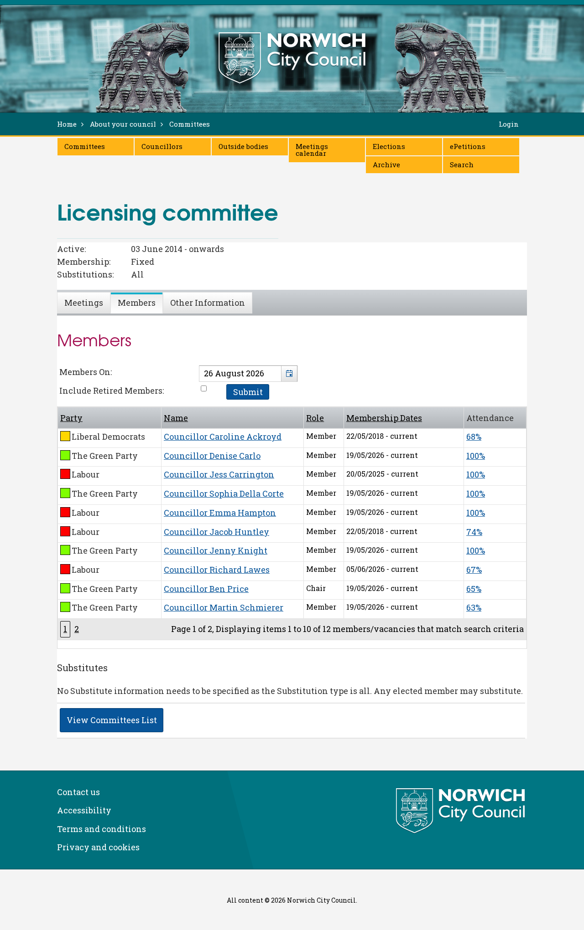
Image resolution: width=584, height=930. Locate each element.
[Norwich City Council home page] (292, 58)
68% (473, 436)
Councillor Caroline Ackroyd (223, 436)
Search (462, 164)
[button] (289, 373)
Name (176, 417)
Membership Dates (384, 417)
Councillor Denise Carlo (212, 455)
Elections (389, 146)
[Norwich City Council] (461, 811)
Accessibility (84, 810)
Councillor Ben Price (206, 588)
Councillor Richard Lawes (217, 569)
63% (473, 607)
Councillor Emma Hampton (220, 512)
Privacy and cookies (98, 847)
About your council (123, 123)
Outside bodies (243, 146)
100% (475, 455)
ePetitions (467, 146)
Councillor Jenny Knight (215, 550)
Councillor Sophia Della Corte (224, 493)
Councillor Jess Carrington (219, 474)
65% (473, 588)
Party (71, 417)
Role (315, 417)
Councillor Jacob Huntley (216, 531)
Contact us (78, 791)
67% (474, 569)
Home (67, 123)
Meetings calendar (312, 150)
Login (509, 123)
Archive (386, 164)
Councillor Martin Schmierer (223, 607)
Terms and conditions (101, 828)
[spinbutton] (248, 373)
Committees (84, 146)
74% (474, 531)
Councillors (161, 146)
